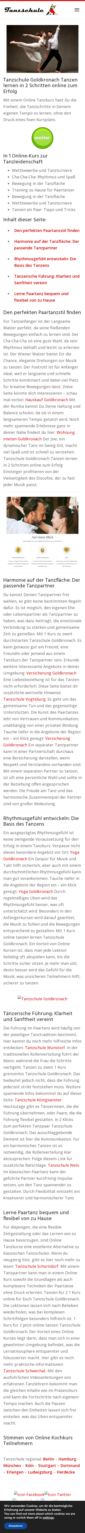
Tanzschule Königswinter (38, 1099)
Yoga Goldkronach (36, 891)
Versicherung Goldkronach (51, 673)
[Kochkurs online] (42, 136)
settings (48, 1518)
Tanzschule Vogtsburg (24, 699)
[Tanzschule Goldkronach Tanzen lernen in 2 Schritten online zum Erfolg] (42, 48)
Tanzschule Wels (63, 1165)
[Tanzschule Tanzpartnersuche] (30, 9)
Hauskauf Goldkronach (46, 399)
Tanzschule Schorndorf (36, 1266)
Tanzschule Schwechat (24, 1370)
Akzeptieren (15, 1526)
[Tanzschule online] (42, 532)
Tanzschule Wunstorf (45, 1047)
